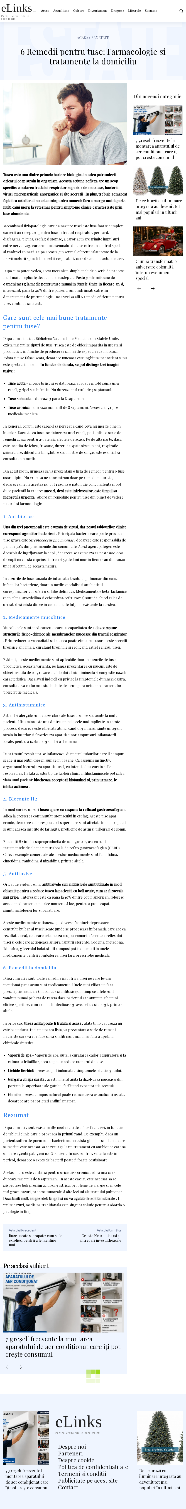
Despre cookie (76, 1460)
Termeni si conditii (82, 1473)
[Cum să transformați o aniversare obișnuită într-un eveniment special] (158, 241)
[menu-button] (34, 11)
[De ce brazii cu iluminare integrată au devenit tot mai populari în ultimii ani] (158, 181)
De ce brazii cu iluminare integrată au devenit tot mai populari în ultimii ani (159, 209)
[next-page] (20, 1367)
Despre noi (72, 1446)
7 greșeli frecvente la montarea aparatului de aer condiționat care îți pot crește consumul (62, 1346)
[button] (180, 10)
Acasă (82, 37)
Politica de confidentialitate (93, 1466)
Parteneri (70, 1453)
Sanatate (100, 37)
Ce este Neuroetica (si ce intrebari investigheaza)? (100, 1237)
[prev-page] (8, 1367)
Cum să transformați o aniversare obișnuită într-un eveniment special (156, 270)
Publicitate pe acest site (88, 1480)
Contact (68, 1487)
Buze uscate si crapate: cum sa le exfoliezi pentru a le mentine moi (35, 1240)
